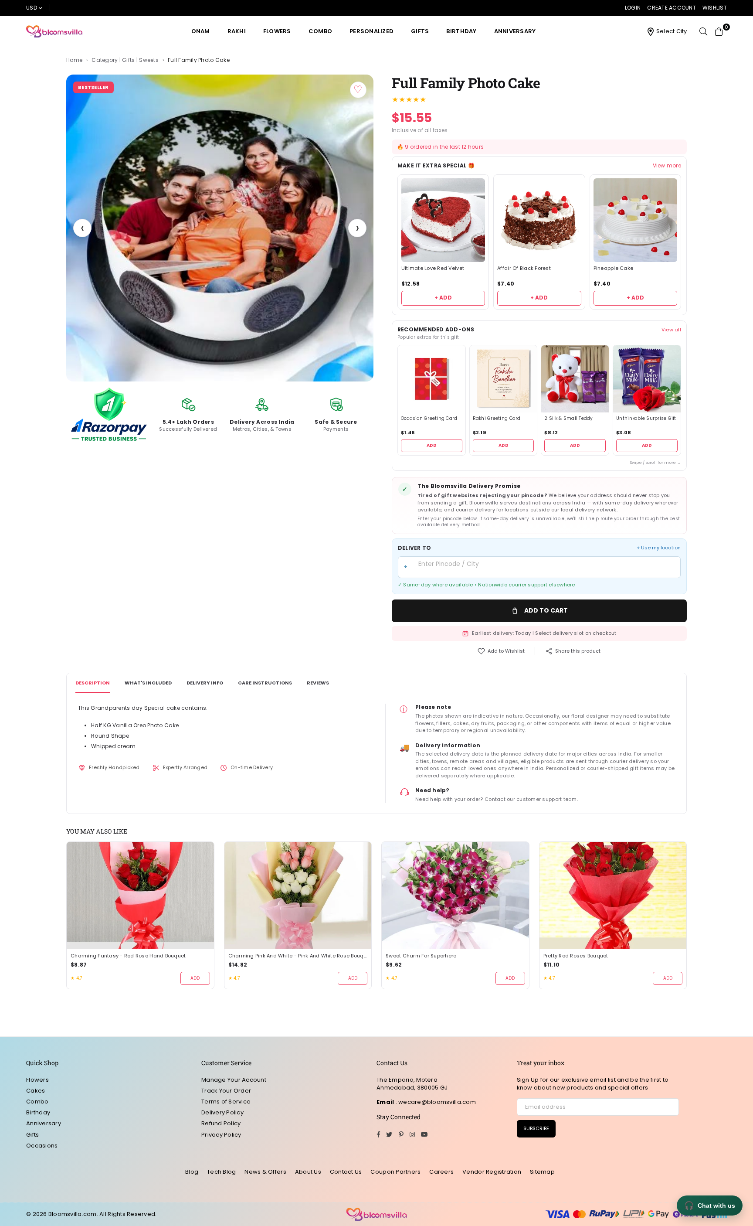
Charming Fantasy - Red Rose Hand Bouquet (128, 956)
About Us (308, 1172)
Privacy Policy (221, 1135)
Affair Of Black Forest (524, 268)
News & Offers (265, 1172)
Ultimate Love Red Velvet (432, 268)
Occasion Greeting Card (429, 418)
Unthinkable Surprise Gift (646, 418)
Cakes (35, 1090)
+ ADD (443, 297)
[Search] (703, 31)
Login (633, 7)
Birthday (461, 31)
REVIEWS (318, 682)
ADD (432, 445)
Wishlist (714, 7)
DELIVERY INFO (205, 682)
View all (671, 329)
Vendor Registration (491, 1172)
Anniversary (515, 31)
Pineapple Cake (614, 268)
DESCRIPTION (92, 682)
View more (667, 165)
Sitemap (542, 1172)
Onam (200, 31)
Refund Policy (221, 1123)
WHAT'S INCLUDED (148, 682)
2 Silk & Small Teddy (568, 418)
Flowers (277, 31)
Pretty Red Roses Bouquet (575, 956)
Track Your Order (226, 1090)
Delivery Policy (222, 1112)
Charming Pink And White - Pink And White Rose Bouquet (298, 956)
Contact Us (346, 1172)
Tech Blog (221, 1172)
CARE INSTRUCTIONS (265, 682)
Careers (441, 1172)
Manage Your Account (233, 1080)
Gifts (420, 31)
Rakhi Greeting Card (497, 418)
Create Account (671, 7)
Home (74, 60)
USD (31, 7)
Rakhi (236, 31)
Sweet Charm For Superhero (421, 956)
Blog (191, 1172)
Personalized (371, 31)
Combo (320, 31)
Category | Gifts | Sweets (125, 60)
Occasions (42, 1145)
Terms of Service (226, 1101)
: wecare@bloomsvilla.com (435, 1102)
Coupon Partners (395, 1172)
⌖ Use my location (659, 548)
